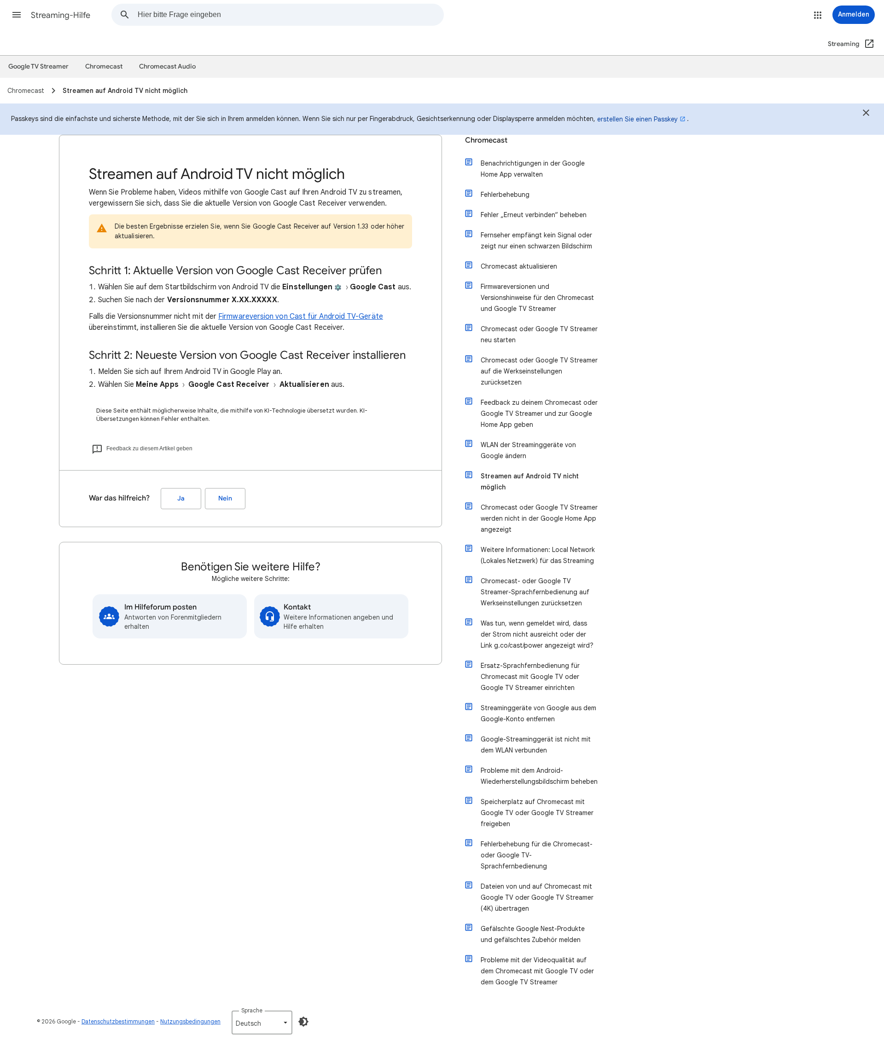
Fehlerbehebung (505, 194)
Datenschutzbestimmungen (118, 1021)
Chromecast (486, 140)
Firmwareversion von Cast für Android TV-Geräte (300, 316)
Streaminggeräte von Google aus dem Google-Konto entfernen (538, 713)
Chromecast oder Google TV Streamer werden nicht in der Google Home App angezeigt (539, 518)
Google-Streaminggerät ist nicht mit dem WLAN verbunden (536, 744)
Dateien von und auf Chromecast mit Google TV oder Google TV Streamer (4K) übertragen (537, 897)
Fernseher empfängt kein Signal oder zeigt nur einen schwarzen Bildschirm (536, 240)
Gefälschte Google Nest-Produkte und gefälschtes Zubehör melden (533, 934)
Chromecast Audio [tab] (167, 66)
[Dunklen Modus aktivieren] (303, 1022)
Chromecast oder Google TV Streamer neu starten (539, 334)
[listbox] (262, 1022)
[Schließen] (866, 114)
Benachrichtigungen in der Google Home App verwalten (533, 168)
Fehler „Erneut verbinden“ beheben (534, 215)
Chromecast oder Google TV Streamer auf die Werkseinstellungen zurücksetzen (539, 371)
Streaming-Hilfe (60, 15)
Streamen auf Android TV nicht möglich (530, 481)
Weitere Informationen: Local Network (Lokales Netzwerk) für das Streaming (538, 555)
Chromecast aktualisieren (519, 266)
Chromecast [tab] (103, 66)
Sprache (251, 1010)
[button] (17, 15)
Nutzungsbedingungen (190, 1021)
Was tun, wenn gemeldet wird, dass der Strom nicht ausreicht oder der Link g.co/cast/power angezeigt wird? (537, 634)
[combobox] (290, 14)
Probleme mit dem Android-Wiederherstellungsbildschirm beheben (539, 776)
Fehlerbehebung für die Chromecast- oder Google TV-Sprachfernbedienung (537, 855)
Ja (181, 498)
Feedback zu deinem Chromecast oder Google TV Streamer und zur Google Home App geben (539, 413)
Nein (225, 498)
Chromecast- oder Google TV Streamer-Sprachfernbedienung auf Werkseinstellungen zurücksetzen (535, 592)
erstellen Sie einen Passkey (637, 119)
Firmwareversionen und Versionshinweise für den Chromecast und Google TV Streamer (537, 297)
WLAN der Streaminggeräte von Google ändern (528, 450)
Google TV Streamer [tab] (38, 66)
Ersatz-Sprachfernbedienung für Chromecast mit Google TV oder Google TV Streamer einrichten (530, 676)
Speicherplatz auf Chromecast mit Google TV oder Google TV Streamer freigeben (537, 813)
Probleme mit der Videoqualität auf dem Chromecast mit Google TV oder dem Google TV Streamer (537, 971)
